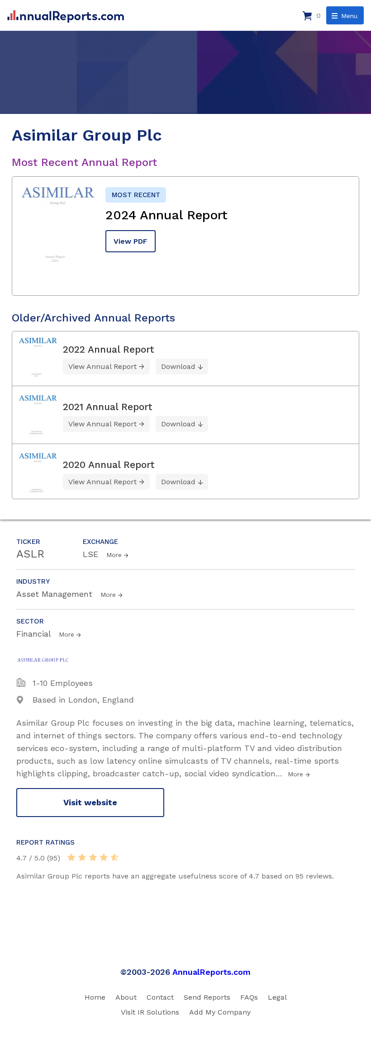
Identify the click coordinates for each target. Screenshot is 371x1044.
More (114, 554)
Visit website (90, 802)
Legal (277, 997)
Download (178, 366)
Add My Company (220, 1012)
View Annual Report (102, 366)
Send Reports (207, 997)
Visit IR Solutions (150, 1012)
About (126, 997)
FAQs (249, 997)
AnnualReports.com (211, 972)
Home (95, 997)
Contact (160, 997)
